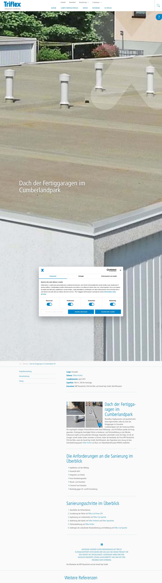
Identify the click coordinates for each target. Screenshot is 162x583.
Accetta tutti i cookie (108, 312)
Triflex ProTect (77, 375)
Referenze (96, 8)
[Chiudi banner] (120, 270)
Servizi (85, 8)
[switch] (70, 304)
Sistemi (53, 8)
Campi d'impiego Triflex (69, 8)
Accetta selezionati (81, 312)
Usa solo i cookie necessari (54, 312)
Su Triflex (108, 8)
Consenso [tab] (53, 276)
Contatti (63, 2)
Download (72, 2)
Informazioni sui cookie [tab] (109, 276)
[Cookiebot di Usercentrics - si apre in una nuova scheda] (108, 270)
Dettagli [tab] (81, 276)
